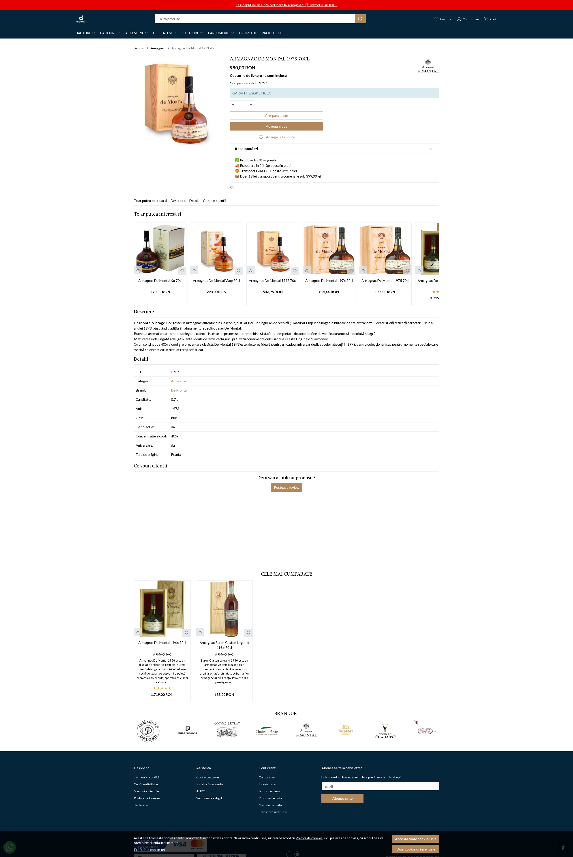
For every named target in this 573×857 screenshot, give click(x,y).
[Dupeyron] (345, 739)
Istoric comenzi (269, 791)
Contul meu (267, 777)
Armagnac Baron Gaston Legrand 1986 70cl (224, 645)
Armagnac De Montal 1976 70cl (329, 281)
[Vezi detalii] (138, 270)
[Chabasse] (385, 739)
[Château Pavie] (266, 739)
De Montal (179, 390)
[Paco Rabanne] (187, 739)
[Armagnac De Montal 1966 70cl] (162, 609)
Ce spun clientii (214, 200)
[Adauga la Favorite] (182, 271)
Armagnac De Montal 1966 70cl (162, 643)
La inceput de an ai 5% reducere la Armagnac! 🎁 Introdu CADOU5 (287, 5)
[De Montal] (306, 739)
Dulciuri (190, 33)
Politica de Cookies (147, 798)
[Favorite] (442, 18)
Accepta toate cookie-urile (415, 839)
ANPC (200, 791)
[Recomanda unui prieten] (233, 187)
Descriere (178, 200)
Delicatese (163, 33)
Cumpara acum (276, 115)
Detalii (194, 200)
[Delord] (148, 739)
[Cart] (490, 18)
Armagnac (158, 48)
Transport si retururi (273, 812)
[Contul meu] (468, 18)
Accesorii (134, 33)
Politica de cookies (309, 838)
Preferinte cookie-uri (149, 850)
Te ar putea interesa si (150, 200)
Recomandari (246, 148)
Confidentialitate (146, 784)
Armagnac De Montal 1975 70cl (385, 281)
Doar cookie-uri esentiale (415, 849)
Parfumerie (218, 33)
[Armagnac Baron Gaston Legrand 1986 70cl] (224, 609)
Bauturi (83, 33)
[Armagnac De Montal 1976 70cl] (329, 249)
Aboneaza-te (342, 798)
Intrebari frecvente (209, 784)
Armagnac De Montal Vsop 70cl (216, 281)
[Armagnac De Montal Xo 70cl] (160, 249)
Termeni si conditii (146, 777)
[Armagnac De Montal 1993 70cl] (273, 249)
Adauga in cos (276, 126)
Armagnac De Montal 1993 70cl (273, 281)
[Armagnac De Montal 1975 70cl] (385, 249)
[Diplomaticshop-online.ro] (81, 19)
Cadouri (107, 33)
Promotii (247, 33)
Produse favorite (270, 798)
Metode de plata (270, 805)
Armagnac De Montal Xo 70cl (160, 281)
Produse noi (273, 33)
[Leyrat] (227, 739)
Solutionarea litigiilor (210, 798)
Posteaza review (286, 487)
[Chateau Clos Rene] (425, 739)
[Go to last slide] (141, 731)
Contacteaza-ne (207, 777)
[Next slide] (432, 263)
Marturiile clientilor (147, 791)
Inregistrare (267, 784)
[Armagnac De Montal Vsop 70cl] (216, 249)
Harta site (141, 805)
